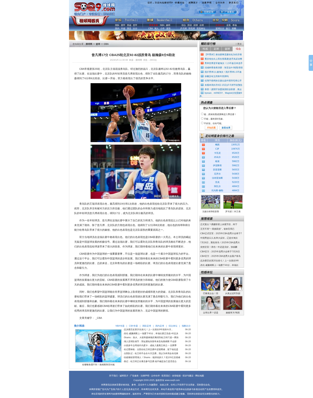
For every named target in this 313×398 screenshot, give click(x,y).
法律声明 (145, 375)
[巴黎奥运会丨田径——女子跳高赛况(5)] (210, 278)
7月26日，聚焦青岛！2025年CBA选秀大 (220, 242)
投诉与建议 (188, 375)
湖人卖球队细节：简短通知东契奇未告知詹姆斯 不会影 (150, 341)
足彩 (228, 25)
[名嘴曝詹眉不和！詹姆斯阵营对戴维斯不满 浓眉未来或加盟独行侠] (98, 330)
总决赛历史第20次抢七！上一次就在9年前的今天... (148, 329)
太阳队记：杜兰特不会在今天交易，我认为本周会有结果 (151, 353)
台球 (201, 25)
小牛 (162, 28)
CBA (150, 28)
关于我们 (113, 375)
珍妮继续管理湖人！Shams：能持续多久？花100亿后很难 (152, 357)
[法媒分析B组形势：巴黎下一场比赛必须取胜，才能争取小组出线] (210, 196)
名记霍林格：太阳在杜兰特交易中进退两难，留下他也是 (151, 349)
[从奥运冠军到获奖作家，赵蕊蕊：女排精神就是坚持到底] (233, 278)
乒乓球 (183, 28)
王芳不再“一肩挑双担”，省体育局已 (217, 229)
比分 (135, 28)
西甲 (123, 25)
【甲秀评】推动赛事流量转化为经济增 (223, 54)
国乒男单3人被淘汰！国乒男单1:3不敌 (223, 72)
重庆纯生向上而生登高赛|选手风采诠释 (223, 59)
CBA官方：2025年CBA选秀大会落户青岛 (220, 256)
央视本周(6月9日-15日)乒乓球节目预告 (223, 85)
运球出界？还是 (210, 312)
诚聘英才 (124, 375)
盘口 (228, 28)
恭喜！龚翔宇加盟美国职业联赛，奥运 (223, 89)
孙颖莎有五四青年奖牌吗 (217, 76)
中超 (123, 28)
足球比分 (220, 25)
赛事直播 (153, 25)
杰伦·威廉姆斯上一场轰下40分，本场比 (219, 265)
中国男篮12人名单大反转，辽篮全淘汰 (219, 238)
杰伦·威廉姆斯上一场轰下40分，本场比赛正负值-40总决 (151, 333)
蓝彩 (168, 28)
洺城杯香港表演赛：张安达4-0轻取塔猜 (224, 67)
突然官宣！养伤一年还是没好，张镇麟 (218, 247)
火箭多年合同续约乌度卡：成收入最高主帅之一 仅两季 (150, 345)
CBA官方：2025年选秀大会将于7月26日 (220, 251)
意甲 (135, 25)
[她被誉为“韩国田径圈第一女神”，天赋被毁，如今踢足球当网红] (233, 297)
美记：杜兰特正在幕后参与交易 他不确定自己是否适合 (150, 361)
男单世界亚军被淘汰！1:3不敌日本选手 (224, 63)
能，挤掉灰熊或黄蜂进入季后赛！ (220, 114)
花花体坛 (201, 28)
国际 (117, 25)
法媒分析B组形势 (210, 211)
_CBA (98, 317)
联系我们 (166, 375)
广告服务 (134, 375)
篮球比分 (220, 28)
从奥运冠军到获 (232, 293)
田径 (189, 25)
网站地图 (199, 375)
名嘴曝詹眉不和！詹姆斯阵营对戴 (98, 364)
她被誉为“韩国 (233, 312)
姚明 (168, 25)
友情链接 (176, 375)
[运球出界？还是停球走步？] (210, 297)
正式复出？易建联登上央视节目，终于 (218, 224)
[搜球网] (89, 19)
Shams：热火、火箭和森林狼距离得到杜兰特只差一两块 (151, 337)
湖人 (156, 28)
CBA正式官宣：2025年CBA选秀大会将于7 (221, 233)
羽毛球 (191, 28)
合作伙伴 (155, 375)
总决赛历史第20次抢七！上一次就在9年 (219, 260)
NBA (162, 25)
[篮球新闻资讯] (159, 19)
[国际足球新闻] (126, 19)
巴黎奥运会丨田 (210, 293)
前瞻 (234, 28)
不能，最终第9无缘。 (214, 119)
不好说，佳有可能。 (214, 123)
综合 (183, 25)
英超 (129, 25)
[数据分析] (226, 19)
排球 (195, 25)
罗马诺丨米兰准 (233, 211)
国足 (129, 28)
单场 (234, 25)
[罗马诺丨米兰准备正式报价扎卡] (233, 196)
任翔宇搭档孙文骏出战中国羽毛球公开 (223, 80)
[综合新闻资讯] (192, 19)
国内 (117, 28)
